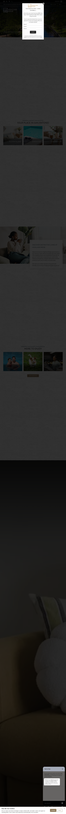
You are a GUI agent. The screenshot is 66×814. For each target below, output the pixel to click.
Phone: (25, 28)
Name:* (25, 24)
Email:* (25, 26)
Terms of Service (37, 37)
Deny (59, 810)
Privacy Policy (29, 37)
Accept (53, 810)
